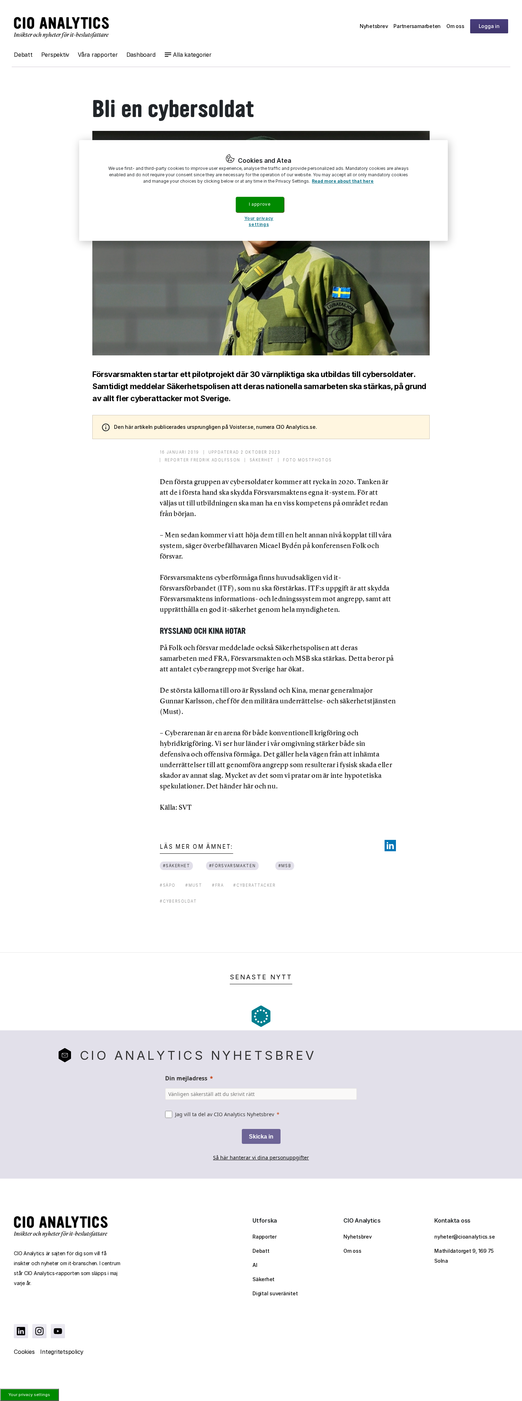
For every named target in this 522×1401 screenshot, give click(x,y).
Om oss (455, 26)
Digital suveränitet (275, 1293)
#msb (284, 865)
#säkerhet (176, 865)
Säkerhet (263, 1279)
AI (254, 1265)
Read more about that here (343, 181)
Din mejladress (186, 1078)
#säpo (167, 885)
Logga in (489, 26)
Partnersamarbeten (417, 26)
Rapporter (264, 1237)
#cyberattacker (254, 885)
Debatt (23, 54)
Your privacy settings (29, 1394)
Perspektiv (55, 54)
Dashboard (141, 54)
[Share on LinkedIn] (390, 845)
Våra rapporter (98, 54)
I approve (259, 204)
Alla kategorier (192, 54)
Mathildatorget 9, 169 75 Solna (464, 1256)
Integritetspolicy (61, 1351)
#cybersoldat (178, 901)
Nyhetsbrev (374, 26)
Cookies (24, 1351)
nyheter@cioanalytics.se (464, 1237)
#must (193, 885)
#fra (218, 885)
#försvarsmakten (232, 865)
